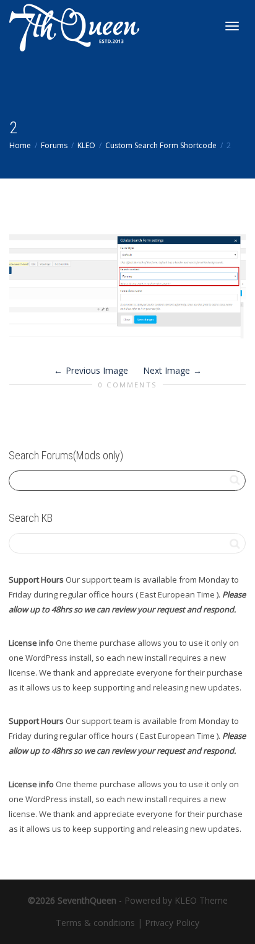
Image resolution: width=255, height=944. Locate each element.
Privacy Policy (172, 923)
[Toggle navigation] (232, 26)
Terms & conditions (95, 923)
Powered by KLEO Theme (176, 900)
